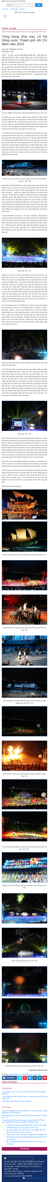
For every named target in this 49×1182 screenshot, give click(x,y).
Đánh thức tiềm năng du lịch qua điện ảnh (17, 1101)
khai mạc (37, 1074)
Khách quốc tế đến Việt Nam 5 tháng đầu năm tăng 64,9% (27, 1134)
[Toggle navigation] (5, 16)
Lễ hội (11, 1074)
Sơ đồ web (14, 9)
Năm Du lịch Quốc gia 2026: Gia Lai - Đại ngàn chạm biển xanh (24, 32)
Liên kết (5, 9)
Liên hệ (22, 9)
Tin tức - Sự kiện (9, 28)
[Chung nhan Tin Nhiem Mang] (34, 1178)
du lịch (31, 1074)
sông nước (17, 1074)
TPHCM (25, 1074)
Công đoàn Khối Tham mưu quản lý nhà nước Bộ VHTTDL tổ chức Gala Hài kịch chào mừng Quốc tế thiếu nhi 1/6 (23, 1121)
